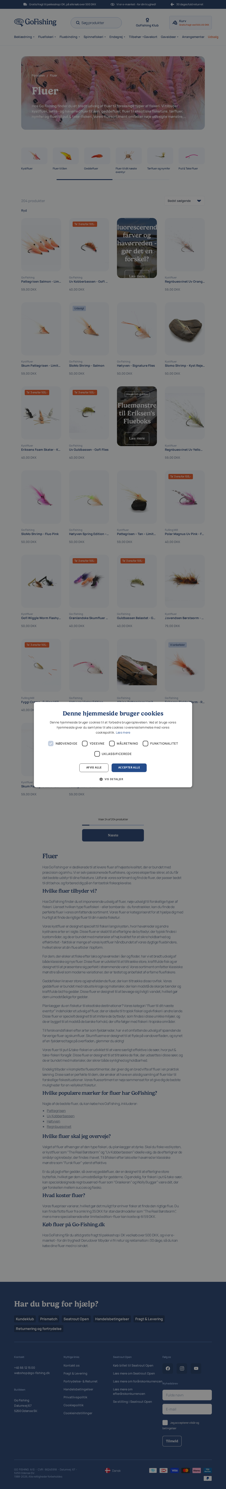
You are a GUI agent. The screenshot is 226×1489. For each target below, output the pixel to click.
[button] (113, 779)
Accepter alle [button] (129, 768)
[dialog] (113, 744)
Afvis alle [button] (94, 768)
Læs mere (123, 732)
